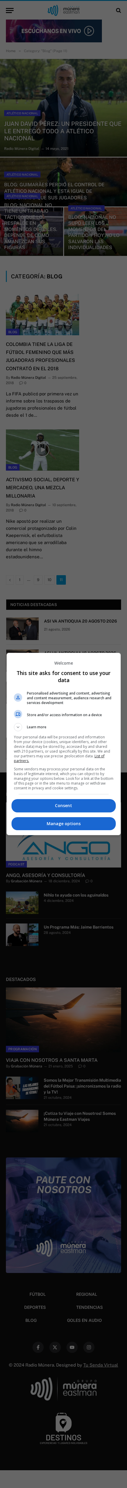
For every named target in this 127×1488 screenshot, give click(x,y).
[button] (63, 727)
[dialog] (63, 744)
